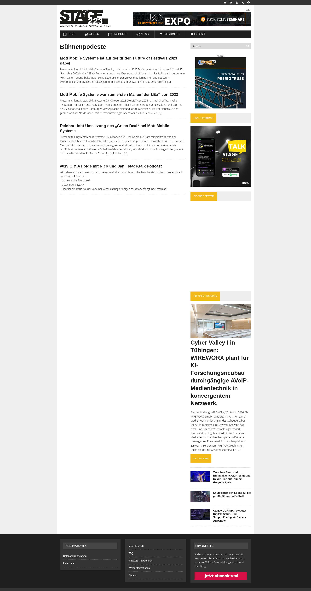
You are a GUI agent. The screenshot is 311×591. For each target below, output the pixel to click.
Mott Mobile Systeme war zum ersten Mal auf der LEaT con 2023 (119, 94)
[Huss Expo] (188, 19)
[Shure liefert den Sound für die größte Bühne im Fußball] (200, 500)
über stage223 (136, 546)
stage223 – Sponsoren (140, 560)
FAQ (130, 553)
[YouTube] (225, 2)
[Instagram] (236, 2)
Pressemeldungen (205, 296)
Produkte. (120, 34)
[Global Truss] (220, 82)
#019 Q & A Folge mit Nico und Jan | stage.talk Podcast (111, 166)
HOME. (72, 34)
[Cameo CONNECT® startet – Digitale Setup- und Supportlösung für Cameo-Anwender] (200, 517)
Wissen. (94, 34)
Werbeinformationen (139, 568)
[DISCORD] (231, 2)
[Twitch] (242, 2)
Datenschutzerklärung (74, 556)
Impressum (69, 563)
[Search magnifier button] (248, 46)
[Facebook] (248, 2)
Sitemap (132, 575)
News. (145, 34)
